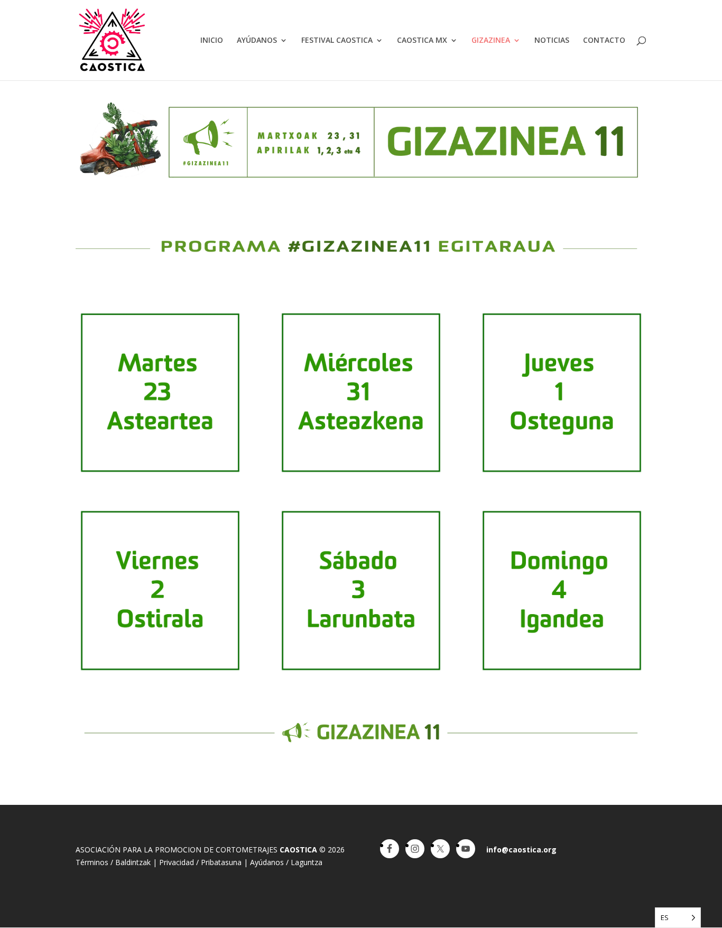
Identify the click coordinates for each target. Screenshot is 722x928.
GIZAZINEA (490, 40)
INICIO (211, 40)
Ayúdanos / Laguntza (286, 862)
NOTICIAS (551, 40)
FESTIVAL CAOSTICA (337, 40)
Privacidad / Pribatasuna (200, 862)
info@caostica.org (521, 850)
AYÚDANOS (257, 40)
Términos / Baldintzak (113, 862)
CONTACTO (604, 40)
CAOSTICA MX (422, 40)
